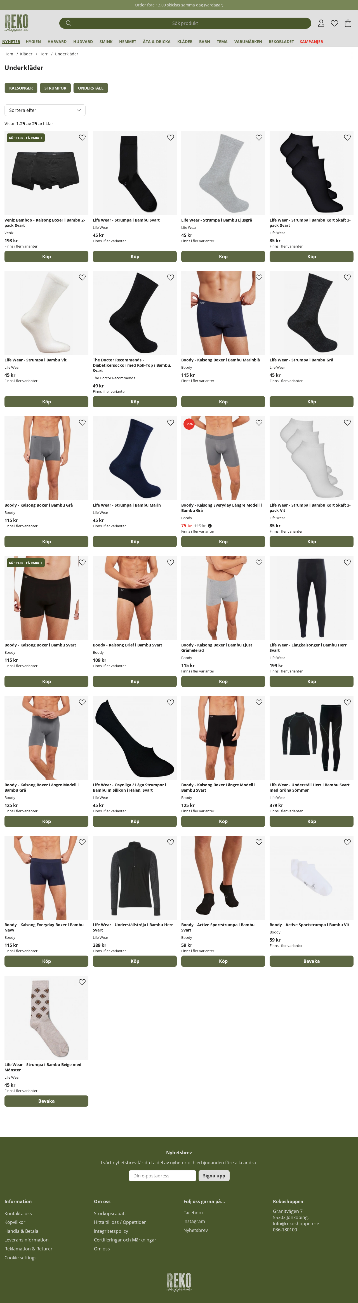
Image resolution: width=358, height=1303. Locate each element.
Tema (222, 41)
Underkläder (66, 54)
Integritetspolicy (111, 1231)
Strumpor (55, 88)
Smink (106, 41)
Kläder (184, 41)
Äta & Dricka (157, 41)
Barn (204, 41)
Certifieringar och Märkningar (125, 1240)
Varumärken (248, 41)
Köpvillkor (14, 1222)
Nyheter (11, 41)
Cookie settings (20, 1258)
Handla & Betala (21, 1231)
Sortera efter (22, 110)
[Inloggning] (321, 23)
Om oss (102, 1249)
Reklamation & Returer (28, 1249)
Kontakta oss (18, 1213)
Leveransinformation (26, 1240)
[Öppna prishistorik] (210, 525)
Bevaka (311, 961)
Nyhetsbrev (195, 1230)
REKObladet (281, 41)
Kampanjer (311, 41)
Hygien (33, 41)
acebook (195, 1213)
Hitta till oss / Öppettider (120, 1222)
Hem (8, 54)
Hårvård (57, 41)
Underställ (90, 88)
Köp (46, 256)
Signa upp (214, 1176)
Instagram (194, 1221)
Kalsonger (21, 88)
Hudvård (83, 41)
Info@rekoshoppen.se (296, 1223)
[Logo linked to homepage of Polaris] (16, 23)
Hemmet (127, 41)
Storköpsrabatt (110, 1213)
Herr (43, 54)
